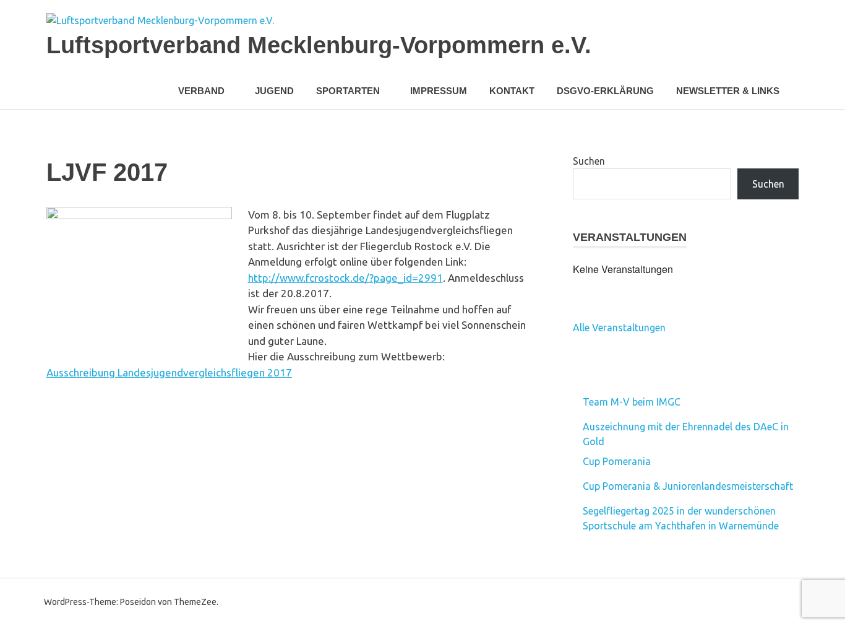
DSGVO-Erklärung (605, 90)
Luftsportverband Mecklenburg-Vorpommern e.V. (318, 45)
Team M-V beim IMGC (631, 401)
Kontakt (511, 90)
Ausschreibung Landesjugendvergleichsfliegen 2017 (169, 372)
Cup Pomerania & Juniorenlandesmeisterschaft (688, 486)
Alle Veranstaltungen (619, 327)
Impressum (438, 90)
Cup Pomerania (617, 461)
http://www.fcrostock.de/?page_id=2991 (345, 278)
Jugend (274, 90)
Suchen (589, 161)
